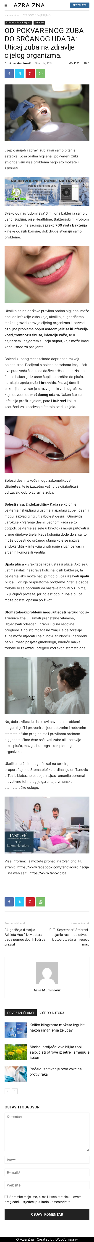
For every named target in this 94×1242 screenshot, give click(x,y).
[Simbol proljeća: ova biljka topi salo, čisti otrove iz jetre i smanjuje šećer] (16, 1052)
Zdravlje (39, 22)
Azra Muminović (20, 63)
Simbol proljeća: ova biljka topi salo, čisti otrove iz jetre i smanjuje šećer (59, 1052)
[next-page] (15, 1091)
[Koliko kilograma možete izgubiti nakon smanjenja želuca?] (16, 1030)
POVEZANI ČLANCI (20, 1013)
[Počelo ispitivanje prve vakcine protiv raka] (16, 1074)
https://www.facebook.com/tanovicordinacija (53, 867)
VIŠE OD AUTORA (52, 1013)
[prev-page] (7, 1091)
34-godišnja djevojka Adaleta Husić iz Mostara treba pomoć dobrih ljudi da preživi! (25, 937)
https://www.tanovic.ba (47, 873)
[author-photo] (47, 984)
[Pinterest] (30, 73)
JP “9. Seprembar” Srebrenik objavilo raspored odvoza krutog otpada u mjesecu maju (68, 937)
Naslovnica (12, 15)
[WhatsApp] (40, 73)
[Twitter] (19, 73)
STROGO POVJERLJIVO (37, 15)
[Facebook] (9, 73)
